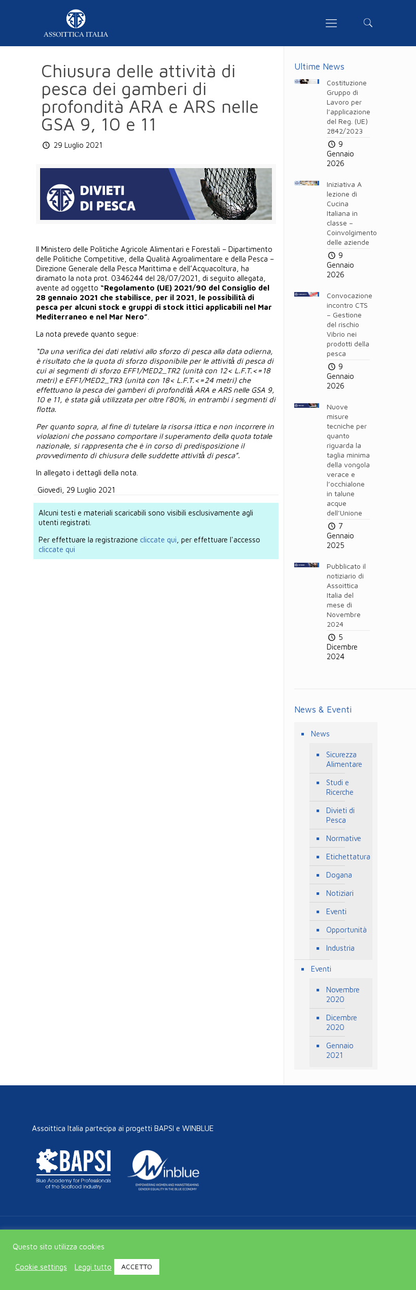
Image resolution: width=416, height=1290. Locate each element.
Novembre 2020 (343, 994)
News (320, 733)
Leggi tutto (93, 1267)
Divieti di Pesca (340, 815)
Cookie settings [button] (41, 1267)
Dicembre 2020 (341, 1022)
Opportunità (346, 929)
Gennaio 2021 (340, 1050)
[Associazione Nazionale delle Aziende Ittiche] (76, 23)
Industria (340, 948)
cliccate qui (158, 539)
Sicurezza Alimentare (344, 759)
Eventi (336, 911)
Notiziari (340, 893)
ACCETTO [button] (136, 1266)
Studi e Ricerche (340, 787)
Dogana (339, 874)
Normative (343, 838)
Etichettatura (346, 856)
